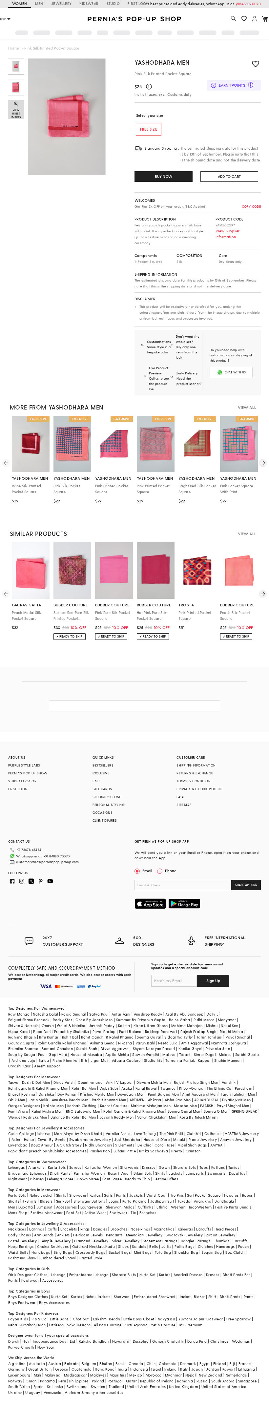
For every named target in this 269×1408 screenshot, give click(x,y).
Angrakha (202, 1201)
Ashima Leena (102, 1043)
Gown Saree (88, 1179)
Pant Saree (112, 1179)
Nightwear (17, 1179)
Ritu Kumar (48, 1037)
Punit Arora (18, 1111)
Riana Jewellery (203, 1139)
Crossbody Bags (90, 1252)
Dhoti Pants (60, 1173)
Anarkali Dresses (188, 1274)
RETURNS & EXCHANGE (194, 773)
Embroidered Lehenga (89, 1274)
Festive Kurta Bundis (233, 1207)
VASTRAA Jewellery (242, 1133)
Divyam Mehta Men (153, 1082)
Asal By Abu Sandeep (184, 1014)
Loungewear (91, 1207)
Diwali (13, 1341)
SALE (97, 781)
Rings (85, 1229)
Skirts (160, 1173)
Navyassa (166, 1319)
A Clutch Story (69, 1145)
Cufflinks (146, 1207)
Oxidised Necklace (89, 1246)
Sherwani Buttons (89, 1201)
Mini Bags (143, 1252)
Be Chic (144, 1145)
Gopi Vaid (58, 1054)
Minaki (179, 1139)
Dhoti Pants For (236, 1274)
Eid (72, 1341)
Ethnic (161, 1207)
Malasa (225, 1054)
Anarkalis (36, 1167)
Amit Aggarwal (194, 1043)
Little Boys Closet (138, 1319)
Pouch (243, 1246)
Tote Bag (163, 1252)
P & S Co (39, 1319)
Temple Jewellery (55, 1241)
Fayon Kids (18, 1319)
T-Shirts (29, 1201)
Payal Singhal (238, 1037)
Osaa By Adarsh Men (94, 1020)
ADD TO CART (229, 176)
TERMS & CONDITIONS (194, 781)
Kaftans (218, 1167)
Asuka (126, 1088)
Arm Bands (44, 1235)
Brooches (147, 1212)
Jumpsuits (195, 1173)
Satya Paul (98, 1014)
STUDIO (113, 3)
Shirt (212, 1296)
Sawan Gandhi (145, 1054)
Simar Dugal (205, 1054)
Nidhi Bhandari (98, 1145)
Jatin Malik (38, 1100)
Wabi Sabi (108, 1088)
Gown (164, 1167)
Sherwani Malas (120, 1207)
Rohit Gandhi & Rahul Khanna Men (133, 1111)
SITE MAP (184, 805)
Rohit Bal (70, 1037)
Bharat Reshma (21, 1094)
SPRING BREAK (245, 1111)
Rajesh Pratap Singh (198, 1031)
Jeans (114, 1201)
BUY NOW (163, 176)
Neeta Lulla (167, 1043)
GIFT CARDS (102, 789)
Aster (16, 1139)
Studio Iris (153, 1060)
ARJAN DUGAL (206, 1100)
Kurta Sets (57, 1167)
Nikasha (125, 1043)
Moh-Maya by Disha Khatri (78, 1133)
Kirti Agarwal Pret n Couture (150, 1325)
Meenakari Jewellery (144, 1235)
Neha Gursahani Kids (27, 1325)
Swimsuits (216, 1173)
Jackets (175, 1173)
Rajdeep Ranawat (161, 1031)
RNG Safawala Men (83, 1111)
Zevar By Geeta (52, 1139)
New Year (45, 1347)
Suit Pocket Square (203, 1195)
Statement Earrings (160, 1241)
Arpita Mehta (117, 1054)
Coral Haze (164, 1145)
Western (178, 1207)
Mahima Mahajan (187, 1025)
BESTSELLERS (103, 765)
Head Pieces (225, 1229)
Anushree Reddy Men (70, 1100)
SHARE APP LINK (246, 885)
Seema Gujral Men (184, 1111)
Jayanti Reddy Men (116, 1117)
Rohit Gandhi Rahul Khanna (62, 1043)
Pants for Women (89, 1173)
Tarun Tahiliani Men (238, 1094)
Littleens (56, 1325)
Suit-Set (63, 1201)
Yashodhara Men (161, 62)
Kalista (124, 1025)
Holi (26, 1341)
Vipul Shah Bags (192, 1145)
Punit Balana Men (163, 1094)
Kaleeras (185, 1229)
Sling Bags (62, 1252)
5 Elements (124, 1145)
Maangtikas (164, 1229)
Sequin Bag (211, 1252)
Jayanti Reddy (102, 1025)
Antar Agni (121, 1014)
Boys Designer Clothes (28, 1296)
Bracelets (68, 1229)
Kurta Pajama (134, 1201)
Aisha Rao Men (178, 1100)
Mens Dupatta (20, 1207)
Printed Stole (90, 1258)
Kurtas (95, 1195)
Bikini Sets (143, 1173)
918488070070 (248, 4)
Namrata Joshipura (228, 1043)
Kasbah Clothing (82, 1105)
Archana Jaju (23, 1060)
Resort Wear (119, 1173)
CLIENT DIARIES (105, 820)
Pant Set (73, 1212)
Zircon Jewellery (220, 1235)
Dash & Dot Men (36, 1082)
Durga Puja (197, 1341)
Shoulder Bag (186, 1252)
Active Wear (95, 1212)
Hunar (29, 1139)
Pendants (114, 1235)
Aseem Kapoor (47, 1066)
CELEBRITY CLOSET (108, 797)
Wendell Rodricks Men (27, 1117)
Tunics (233, 1167)
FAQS (180, 797)
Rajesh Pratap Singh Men (196, 1082)
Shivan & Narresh (23, 1025)
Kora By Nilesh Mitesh (198, 1117)
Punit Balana (130, 1031)
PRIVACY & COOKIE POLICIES (199, 789)
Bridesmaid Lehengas (27, 1173)
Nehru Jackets (98, 1296)
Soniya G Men (216, 1111)
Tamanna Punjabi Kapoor (188, 1060)
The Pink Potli (171, 1133)
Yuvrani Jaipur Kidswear (200, 1319)
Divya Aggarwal (115, 1048)
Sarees (75, 1167)
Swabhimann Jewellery (90, 1139)
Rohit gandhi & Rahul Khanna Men (38, 1088)
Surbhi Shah (86, 1048)
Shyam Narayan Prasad (154, 1048)
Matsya (169, 1054)
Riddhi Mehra (231, 1031)
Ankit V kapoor (119, 1082)
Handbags (225, 1246)
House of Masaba (86, 1054)
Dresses (148, 1167)
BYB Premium (190, 1325)
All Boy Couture (107, 1325)
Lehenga (58, 1274)
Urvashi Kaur (19, 1066)
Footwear (118, 1212)
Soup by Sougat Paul (27, 1054)
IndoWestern (200, 1207)
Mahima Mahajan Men (151, 1105)
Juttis (166, 1246)
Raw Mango (19, 1014)
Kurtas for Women (101, 1167)
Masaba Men (185, 1105)
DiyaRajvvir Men (236, 1100)
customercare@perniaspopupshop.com (47, 862)
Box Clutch (235, 1252)
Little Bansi (60, 1319)
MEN (39, 3)
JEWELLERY (61, 3)
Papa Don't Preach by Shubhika (61, 1031)
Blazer (199, 1296)
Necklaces (17, 1229)
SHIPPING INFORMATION (196, 765)
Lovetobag (18, 1145)
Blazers (46, 1201)
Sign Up (213, 980)
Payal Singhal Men (233, 1105)
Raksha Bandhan (94, 1341)
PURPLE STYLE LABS (24, 765)
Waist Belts (18, 1252)
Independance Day (49, 1341)
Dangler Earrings (195, 1241)
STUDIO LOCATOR (22, 781)
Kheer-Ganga (191, 1088)
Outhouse (212, 1133)
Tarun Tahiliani (209, 1037)
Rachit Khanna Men (109, 1100)
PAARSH (206, 1105)
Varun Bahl (145, 1043)
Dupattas (237, 1173)
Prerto (176, 1151)
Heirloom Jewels (88, 1235)
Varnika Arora (118, 1133)
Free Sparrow (238, 1319)
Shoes (123, 1246)
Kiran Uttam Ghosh (151, 1025)
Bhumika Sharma (23, 1048)
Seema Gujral (149, 1037)
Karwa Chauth (21, 1347)
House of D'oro (157, 1139)
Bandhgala (224, 1201)
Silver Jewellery (125, 1241)
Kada (110, 1246)
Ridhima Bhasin (22, 1037)
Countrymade (90, 1082)
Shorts (13, 1201)
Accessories (66, 1207)
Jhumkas (221, 1241)
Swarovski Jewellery (184, 1235)
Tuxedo (183, 1201)
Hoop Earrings (21, 1246)
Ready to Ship (137, 1179)
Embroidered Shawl (58, 1258)
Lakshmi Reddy (106, 1319)
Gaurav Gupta (21, 1043)
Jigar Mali (100, 1060)
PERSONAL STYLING (109, 805)
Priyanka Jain (218, 1048)
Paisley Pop (100, 1151)
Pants (121, 1195)
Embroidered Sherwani (154, 1296)
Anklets (63, 1235)
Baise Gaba (179, 1020)
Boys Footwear (22, 1302)
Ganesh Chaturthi (168, 1341)
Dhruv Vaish (63, 1082)
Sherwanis (129, 1167)
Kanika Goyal (190, 1048)
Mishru (211, 1025)
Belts (153, 1246)
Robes (247, 1195)
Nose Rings (140, 1229)
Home (13, 48)
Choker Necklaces (53, 1246)
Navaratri (121, 1341)
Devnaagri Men (130, 1094)
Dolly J (212, 1014)
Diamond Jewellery (91, 1241)
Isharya (44, 1133)
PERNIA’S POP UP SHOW (28, 773)
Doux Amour (42, 1145)
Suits (108, 1195)
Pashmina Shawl (23, 1258)
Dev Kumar (67, 1094)
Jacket (185, 1296)
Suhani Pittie (125, 1151)
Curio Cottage (21, 1133)
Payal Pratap (104, 1031)
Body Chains (19, 1235)
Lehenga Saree (60, 1179)
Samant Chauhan (57, 1048)
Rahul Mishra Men (46, 1111)
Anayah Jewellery (236, 1139)
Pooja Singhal (73, 1014)
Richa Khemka (65, 1060)
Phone (170, 870)
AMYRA (216, 1145)
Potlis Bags (184, 1246)
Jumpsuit (44, 1207)
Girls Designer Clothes (28, 1274)
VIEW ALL (247, 407)
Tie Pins (177, 1195)
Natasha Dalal (45, 1014)
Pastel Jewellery (22, 1241)
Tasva (13, 1082)
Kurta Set (147, 1274)
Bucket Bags (120, 1252)
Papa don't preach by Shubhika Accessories (47, 1151)
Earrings (36, 1229)
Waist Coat (156, 1195)
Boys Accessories (54, 1302)
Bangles (100, 1229)
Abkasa (154, 1100)
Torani (184, 1054)
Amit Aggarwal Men (199, 1094)
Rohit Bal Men (84, 1088)
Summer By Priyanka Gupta (141, 1020)
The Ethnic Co (219, 1088)
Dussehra (141, 1341)
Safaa (44, 1060)
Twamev (168, 1088)
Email (147, 870)
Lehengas (16, 1167)
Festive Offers (166, 1179)
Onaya (48, 1025)
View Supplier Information (228, 234)
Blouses (37, 1179)
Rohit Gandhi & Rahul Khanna (107, 1037)
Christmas (219, 1341)
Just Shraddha (127, 1139)
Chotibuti (81, 1319)
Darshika (46, 1094)
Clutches (205, 1246)
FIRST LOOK (138, 3)
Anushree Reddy (148, 1014)
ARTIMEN (137, 1100)
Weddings (241, 1341)
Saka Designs (79, 1325)
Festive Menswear (47, 1212)
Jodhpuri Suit (162, 1201)
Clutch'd (194, 1133)
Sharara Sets (184, 1167)
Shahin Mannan (227, 1060)
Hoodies (231, 1195)
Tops (203, 1167)
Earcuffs (203, 1229)
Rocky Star (62, 1020)
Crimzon (193, 1151)
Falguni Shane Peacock (29, 1020)
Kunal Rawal (146, 1088)
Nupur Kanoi (19, 1031)
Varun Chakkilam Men (156, 1117)
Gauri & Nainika (71, 1025)
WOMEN (19, 3)
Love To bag (145, 1133)
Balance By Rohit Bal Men (73, 1117)
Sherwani (77, 1195)
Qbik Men (16, 1100)
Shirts (61, 1195)
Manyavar (227, 1020)
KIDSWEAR (88, 3)
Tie (133, 1212)
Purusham (243, 1088)
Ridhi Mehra (204, 1020)
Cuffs (52, 1229)
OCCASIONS (103, 812)
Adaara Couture (126, 1060)
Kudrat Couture (114, 1105)
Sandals (139, 1246)
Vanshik (229, 1082)
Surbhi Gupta (247, 1054)
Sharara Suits (124, 1274)
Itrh (84, 1060)
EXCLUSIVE (101, 773)
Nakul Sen (229, 1025)
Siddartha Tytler (178, 1037)
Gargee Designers (24, 1105)
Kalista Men (53, 1105)
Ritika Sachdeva (153, 1151)
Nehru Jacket (41, 1195)
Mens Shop (18, 1212)
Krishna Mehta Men (97, 1094)
